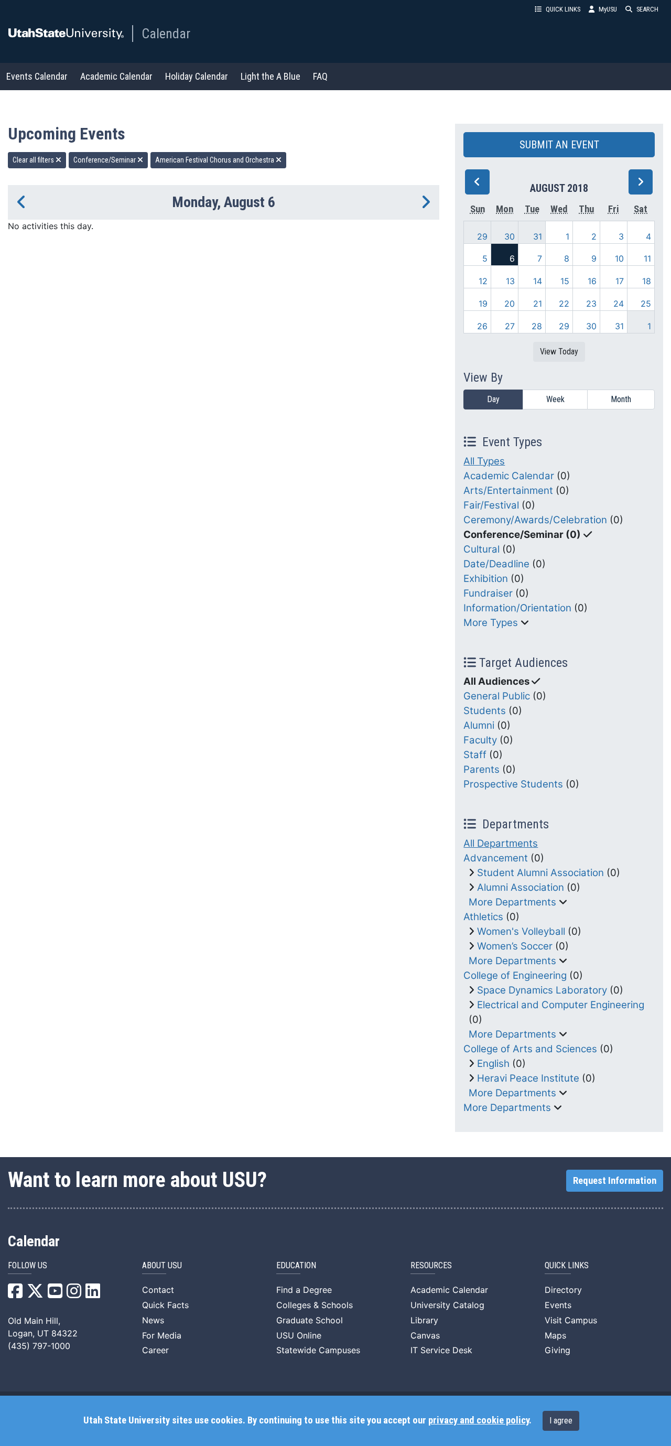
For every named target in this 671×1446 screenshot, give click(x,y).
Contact (158, 1290)
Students (484, 711)
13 (510, 281)
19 (483, 303)
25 (646, 303)
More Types (490, 623)
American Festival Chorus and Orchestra (215, 160)
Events (558, 1305)
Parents (481, 769)
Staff (474, 755)
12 (483, 281)
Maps (555, 1335)
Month (621, 399)
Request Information (614, 1180)
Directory (563, 1290)
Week (555, 399)
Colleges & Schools (314, 1305)
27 (510, 326)
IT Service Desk (441, 1350)
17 (619, 281)
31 (537, 236)
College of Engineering (515, 975)
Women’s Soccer (515, 946)
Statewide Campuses (318, 1350)
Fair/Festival (491, 505)
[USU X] (35, 1294)
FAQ (320, 76)
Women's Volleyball (521, 931)
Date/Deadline (496, 564)
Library (424, 1320)
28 (537, 326)
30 (509, 236)
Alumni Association (520, 887)
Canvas (425, 1335)
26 (482, 326)
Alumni (478, 725)
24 (618, 303)
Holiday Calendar (196, 76)
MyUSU (608, 9)
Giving (557, 1350)
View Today (559, 352)
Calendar (166, 33)
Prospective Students (513, 784)
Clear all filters (34, 160)
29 (482, 236)
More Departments (512, 902)
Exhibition (485, 579)
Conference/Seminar (105, 160)
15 (564, 281)
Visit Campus (571, 1320)
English (493, 1063)
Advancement (495, 858)
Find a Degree (304, 1290)
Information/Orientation (517, 608)
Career (155, 1350)
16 (592, 281)
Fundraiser (488, 593)
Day (493, 399)
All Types (484, 461)
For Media (161, 1335)
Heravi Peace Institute (528, 1078)
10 (619, 258)
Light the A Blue (270, 76)
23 (591, 303)
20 (509, 303)
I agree (560, 1421)
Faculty (480, 740)
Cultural (481, 549)
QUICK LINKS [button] (563, 9)
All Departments (500, 843)
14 (537, 281)
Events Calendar (37, 76)
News (153, 1320)
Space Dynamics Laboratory (542, 990)
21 (537, 303)
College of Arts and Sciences (530, 1049)
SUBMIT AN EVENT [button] (559, 144)
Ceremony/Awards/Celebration (535, 520)
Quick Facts (165, 1305)
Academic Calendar (116, 76)
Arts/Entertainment (508, 490)
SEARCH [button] (647, 9)
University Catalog (447, 1305)
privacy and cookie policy (478, 1420)
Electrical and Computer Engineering (560, 1005)
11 (647, 258)
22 (564, 303)
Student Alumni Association (540, 873)
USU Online (298, 1335)
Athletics (483, 917)
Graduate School (309, 1320)
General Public (496, 696)
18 (646, 281)
